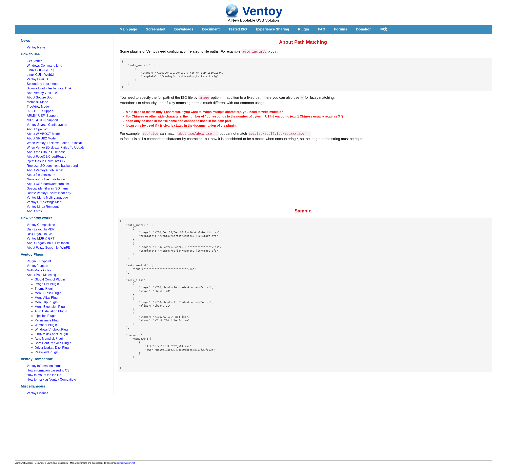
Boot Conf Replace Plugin (53, 343)
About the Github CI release (46, 152)
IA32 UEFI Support (40, 111)
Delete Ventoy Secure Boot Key (49, 193)
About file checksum (41, 174)
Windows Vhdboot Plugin (52, 329)
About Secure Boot (40, 97)
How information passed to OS (48, 370)
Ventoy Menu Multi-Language (47, 197)
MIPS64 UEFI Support (42, 120)
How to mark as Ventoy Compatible (51, 379)
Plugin (303, 29)
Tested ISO (238, 29)
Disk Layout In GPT (40, 234)
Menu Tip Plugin (46, 302)
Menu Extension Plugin (51, 306)
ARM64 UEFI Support (42, 115)
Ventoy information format (44, 366)
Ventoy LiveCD (37, 79)
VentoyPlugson (37, 265)
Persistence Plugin (48, 320)
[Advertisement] (49, 13)
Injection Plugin (45, 315)
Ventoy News (36, 47)
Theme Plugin (44, 288)
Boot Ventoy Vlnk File (42, 93)
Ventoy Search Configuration (47, 124)
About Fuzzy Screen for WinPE (48, 247)
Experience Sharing (272, 29)
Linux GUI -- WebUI (40, 74)
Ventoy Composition (41, 224)
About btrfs (34, 211)
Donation (364, 29)
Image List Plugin (47, 284)
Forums (340, 29)
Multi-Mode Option (39, 270)
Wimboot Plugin (46, 325)
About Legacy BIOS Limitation (48, 243)
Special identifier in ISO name (48, 188)
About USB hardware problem (48, 184)
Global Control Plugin (50, 279)
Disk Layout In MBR (41, 229)
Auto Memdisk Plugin (50, 338)
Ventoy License (37, 393)
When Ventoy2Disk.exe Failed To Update (56, 147)
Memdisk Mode (37, 102)
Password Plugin (47, 352)
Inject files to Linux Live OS (46, 161)
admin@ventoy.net (126, 463)
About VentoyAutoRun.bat (45, 170)
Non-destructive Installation (46, 179)
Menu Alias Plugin (47, 297)
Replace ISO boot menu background (52, 165)
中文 (384, 29)
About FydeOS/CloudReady (46, 156)
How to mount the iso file (44, 375)
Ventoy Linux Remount (43, 206)
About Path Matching (41, 275)
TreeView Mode (38, 106)
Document (211, 29)
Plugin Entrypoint (39, 261)
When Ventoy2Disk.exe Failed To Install (55, 143)
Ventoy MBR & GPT (41, 238)
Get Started (35, 61)
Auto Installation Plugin (51, 311)
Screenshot (155, 29)
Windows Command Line (44, 65)
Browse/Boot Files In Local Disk (49, 88)
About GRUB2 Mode (41, 138)
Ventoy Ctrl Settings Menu (45, 202)
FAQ (321, 29)
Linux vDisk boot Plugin (51, 334)
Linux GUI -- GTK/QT (41, 70)
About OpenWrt (37, 129)
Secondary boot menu (42, 83)
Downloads (183, 29)
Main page (128, 29)
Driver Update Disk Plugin (53, 347)
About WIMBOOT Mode (43, 134)
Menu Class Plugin (48, 293)
